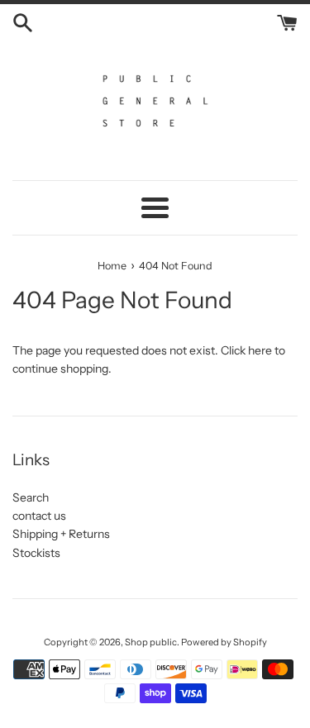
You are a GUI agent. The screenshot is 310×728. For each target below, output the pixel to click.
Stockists (36, 552)
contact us (39, 515)
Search (30, 497)
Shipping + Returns (61, 533)
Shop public (151, 642)
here (260, 350)
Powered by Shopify (224, 642)
